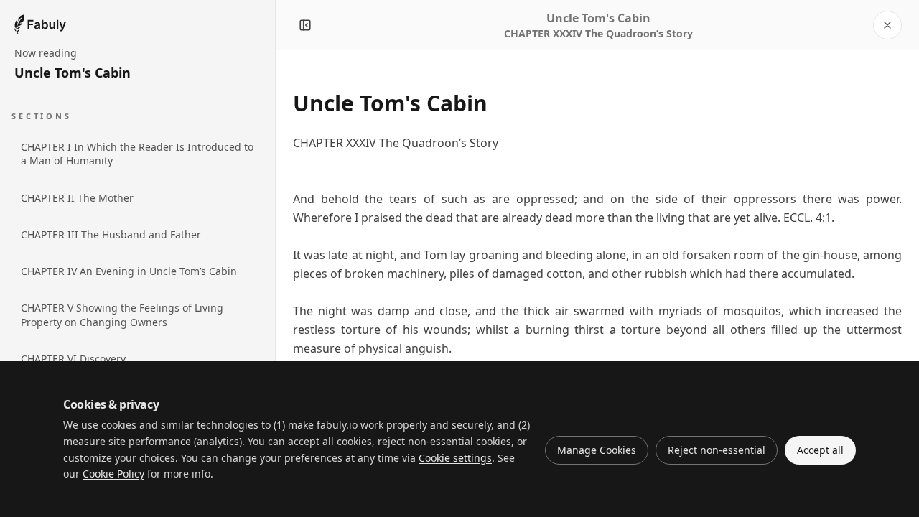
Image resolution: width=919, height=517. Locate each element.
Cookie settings (455, 458)
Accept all (820, 450)
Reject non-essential (716, 450)
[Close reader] (887, 25)
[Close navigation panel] (305, 25)
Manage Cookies (596, 450)
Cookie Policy (113, 473)
